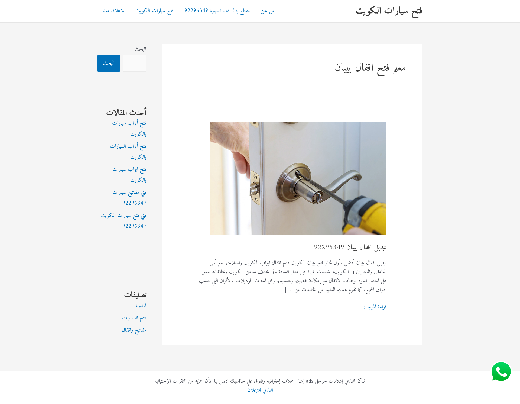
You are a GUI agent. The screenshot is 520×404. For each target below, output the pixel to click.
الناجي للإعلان (260, 390)
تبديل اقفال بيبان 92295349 (350, 247)
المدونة (140, 306)
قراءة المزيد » (374, 307)
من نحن (268, 11)
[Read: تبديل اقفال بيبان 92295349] (298, 178)
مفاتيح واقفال (134, 330)
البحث (140, 49)
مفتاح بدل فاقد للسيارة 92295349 (217, 11)
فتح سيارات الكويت (389, 11)
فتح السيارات (134, 318)
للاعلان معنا (114, 11)
